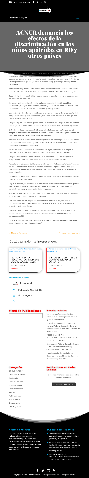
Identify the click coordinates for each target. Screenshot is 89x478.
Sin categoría (25, 295)
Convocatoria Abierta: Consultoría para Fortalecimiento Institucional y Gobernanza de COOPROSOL (62, 347)
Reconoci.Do (20, 265)
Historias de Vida (16, 382)
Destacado (13, 378)
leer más (15, 269)
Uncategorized (15, 407)
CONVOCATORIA (16, 371)
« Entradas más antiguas (19, 277)
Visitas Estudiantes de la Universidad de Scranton (63, 259)
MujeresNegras (15, 385)
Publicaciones (15, 396)
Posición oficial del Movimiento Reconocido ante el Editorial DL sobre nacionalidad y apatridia (62, 356)
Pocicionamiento (16, 389)
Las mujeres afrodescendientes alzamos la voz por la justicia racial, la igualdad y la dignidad (61, 317)
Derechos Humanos (17, 374)
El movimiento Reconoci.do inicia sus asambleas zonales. (25, 259)
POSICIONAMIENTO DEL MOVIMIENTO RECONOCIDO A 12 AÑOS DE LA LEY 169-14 (62, 338)
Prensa (12, 392)
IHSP (74, 475)
